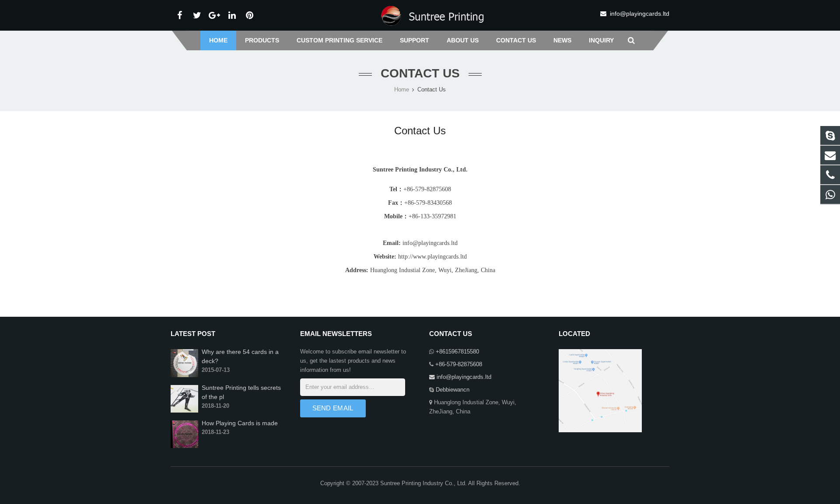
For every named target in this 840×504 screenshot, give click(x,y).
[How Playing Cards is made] (184, 446)
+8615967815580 (456, 352)
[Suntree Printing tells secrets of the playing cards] (184, 411)
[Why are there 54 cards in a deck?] (184, 375)
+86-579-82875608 (458, 364)
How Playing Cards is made (240, 423)
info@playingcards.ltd (639, 13)
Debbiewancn (451, 390)
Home (401, 90)
